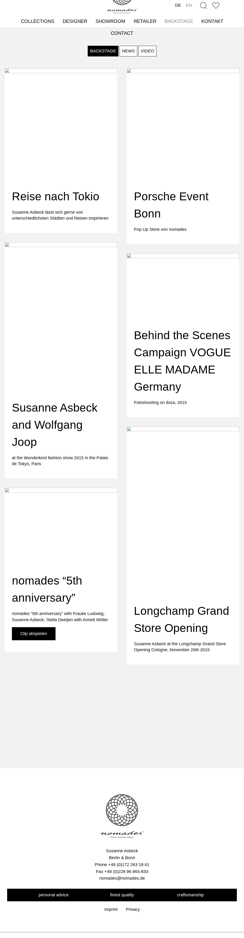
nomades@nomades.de (122, 878)
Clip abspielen (33, 633)
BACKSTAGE (179, 21)
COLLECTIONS (37, 21)
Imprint (110, 909)
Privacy (133, 909)
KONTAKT (212, 21)
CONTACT (122, 33)
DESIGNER (75, 21)
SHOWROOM (110, 21)
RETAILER (145, 21)
